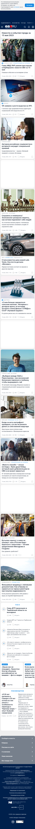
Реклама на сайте (8, 747)
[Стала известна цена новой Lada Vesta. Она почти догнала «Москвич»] (17, 245)
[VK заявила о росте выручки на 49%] (17, 90)
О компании (6, 752)
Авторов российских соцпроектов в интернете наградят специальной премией (17, 146)
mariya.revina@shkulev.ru (12, 783)
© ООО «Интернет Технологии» (17, 817)
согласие (16, 7)
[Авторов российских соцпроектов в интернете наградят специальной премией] (17, 129)
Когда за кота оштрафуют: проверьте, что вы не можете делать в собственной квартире (15, 424)
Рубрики (5, 743)
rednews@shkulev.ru (25, 770)
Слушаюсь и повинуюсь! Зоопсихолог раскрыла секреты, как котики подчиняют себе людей (16, 218)
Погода (23, 23)
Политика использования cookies (17, 793)
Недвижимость (6, 23)
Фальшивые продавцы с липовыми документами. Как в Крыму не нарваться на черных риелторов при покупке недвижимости (17, 588)
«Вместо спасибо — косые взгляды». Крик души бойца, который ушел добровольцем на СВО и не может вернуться (15, 468)
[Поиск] (25, 26)
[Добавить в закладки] (32, 76)
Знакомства (16, 23)
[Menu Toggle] (2, 26)
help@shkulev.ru (21, 775)
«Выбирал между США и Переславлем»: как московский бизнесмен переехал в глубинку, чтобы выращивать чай (15, 379)
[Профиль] (33, 26)
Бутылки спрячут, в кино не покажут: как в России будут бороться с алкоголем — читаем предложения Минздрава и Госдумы (15, 544)
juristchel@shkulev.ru (19, 773)
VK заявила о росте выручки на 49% (17, 106)
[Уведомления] (29, 26)
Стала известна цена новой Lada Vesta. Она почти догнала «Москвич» (15, 262)
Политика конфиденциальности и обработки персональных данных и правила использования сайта (17, 798)
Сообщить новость (8, 738)
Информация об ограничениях (17, 790)
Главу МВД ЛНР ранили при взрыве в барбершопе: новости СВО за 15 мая (17, 68)
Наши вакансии (7, 756)
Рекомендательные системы (17, 795)
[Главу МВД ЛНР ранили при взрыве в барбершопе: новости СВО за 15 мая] (17, 50)
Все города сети (7, 761)
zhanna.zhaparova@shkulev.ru (12, 781)
